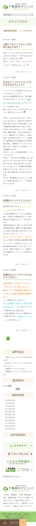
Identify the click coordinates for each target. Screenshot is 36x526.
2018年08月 (10, 417)
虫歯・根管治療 (25, 495)
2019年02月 (10, 409)
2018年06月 (10, 420)
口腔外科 (24, 503)
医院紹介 (14, 495)
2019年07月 (10, 403)
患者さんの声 (18, 506)
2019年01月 (10, 412)
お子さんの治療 (23, 497)
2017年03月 (10, 426)
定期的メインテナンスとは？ (17, 200)
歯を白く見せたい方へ (11, 503)
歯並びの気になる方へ (23, 500)
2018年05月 (10, 423)
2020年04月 (10, 400)
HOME (6, 495)
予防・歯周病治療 (9, 497)
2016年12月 (10, 429)
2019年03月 (10, 406)
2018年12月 (10, 414)
